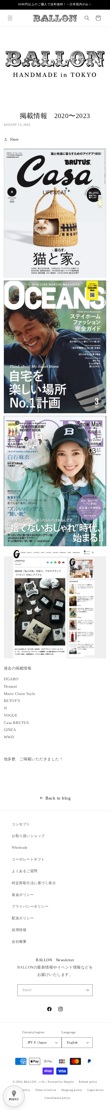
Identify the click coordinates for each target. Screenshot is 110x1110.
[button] (9, 18)
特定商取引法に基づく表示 (34, 883)
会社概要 (19, 942)
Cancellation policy (57, 1098)
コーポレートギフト (28, 859)
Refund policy (88, 1081)
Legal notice (95, 1090)
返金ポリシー (23, 895)
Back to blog (58, 797)
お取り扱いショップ (28, 836)
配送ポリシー (23, 918)
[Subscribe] (87, 990)
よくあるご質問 (25, 871)
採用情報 (19, 930)
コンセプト (21, 824)
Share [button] (14, 139)
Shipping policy (71, 1090)
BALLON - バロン (35, 1081)
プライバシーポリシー (30, 906)
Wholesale (20, 848)
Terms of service (45, 1090)
